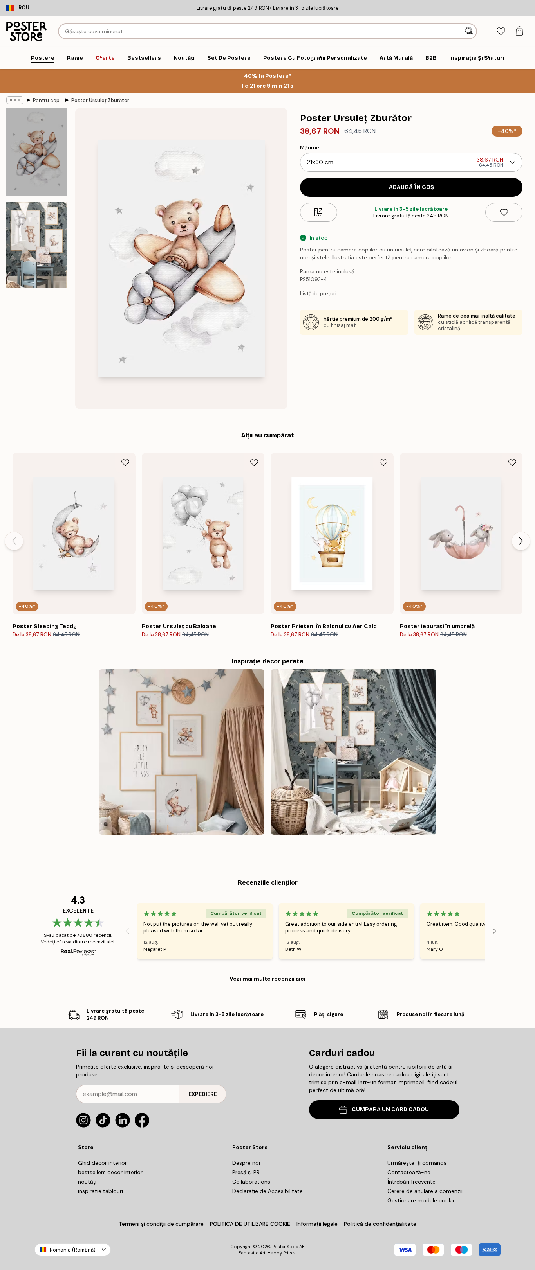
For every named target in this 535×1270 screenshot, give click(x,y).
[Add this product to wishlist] (503, 212)
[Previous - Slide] (14, 541)
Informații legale (317, 1223)
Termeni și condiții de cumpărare (161, 1223)
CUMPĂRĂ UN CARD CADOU (390, 1109)
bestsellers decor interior (110, 1172)
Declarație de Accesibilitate (267, 1191)
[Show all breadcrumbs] (14, 100)
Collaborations (251, 1181)
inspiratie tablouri (100, 1191)
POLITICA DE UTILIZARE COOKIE (250, 1223)
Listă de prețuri (318, 293)
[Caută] (470, 31)
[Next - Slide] (521, 541)
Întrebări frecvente (411, 1181)
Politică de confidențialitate (380, 1223)
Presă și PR (246, 1172)
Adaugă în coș (411, 187)
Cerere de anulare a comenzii (425, 1191)
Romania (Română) (73, 1250)
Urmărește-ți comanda (417, 1162)
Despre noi (246, 1162)
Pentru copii (47, 100)
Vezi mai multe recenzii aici (267, 978)
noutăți (87, 1181)
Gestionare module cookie (421, 1200)
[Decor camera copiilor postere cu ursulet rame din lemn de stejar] (353, 752)
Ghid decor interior (102, 1162)
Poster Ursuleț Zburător (100, 100)
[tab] (501, 31)
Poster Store (285, 1246)
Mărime (309, 147)
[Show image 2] (36, 245)
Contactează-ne (408, 1172)
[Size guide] (318, 212)
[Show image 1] (36, 152)
